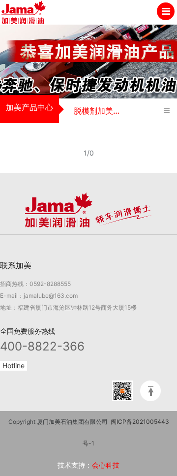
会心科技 (105, 465)
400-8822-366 (42, 346)
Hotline (13, 365)
